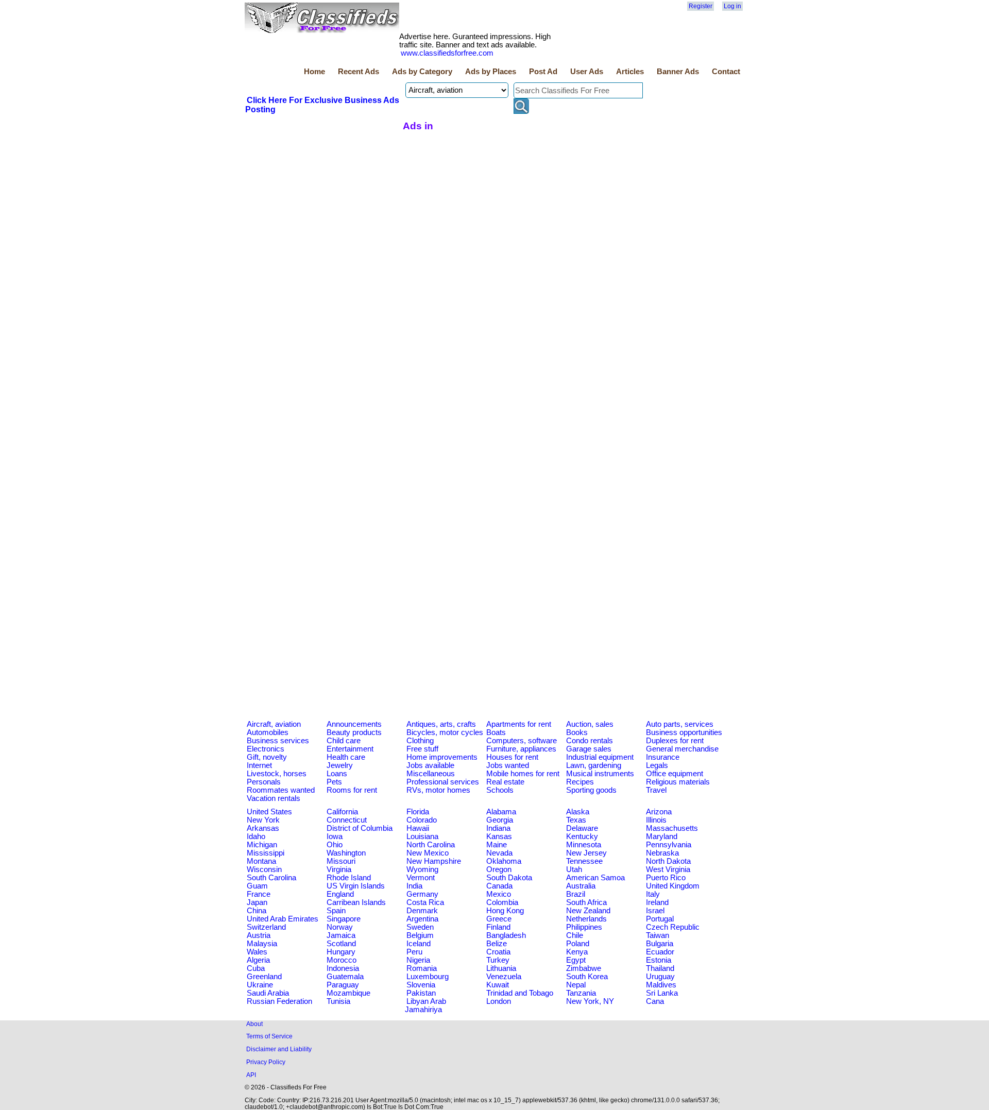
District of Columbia (360, 828)
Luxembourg (427, 976)
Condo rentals (589, 741)
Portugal (660, 919)
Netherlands (586, 919)
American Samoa (595, 878)
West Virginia (668, 869)
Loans (337, 774)
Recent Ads (358, 71)
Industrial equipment (600, 757)
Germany (422, 894)
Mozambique (348, 993)
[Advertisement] (322, 192)
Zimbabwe (583, 968)
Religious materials (678, 782)
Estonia (658, 960)
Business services (278, 741)
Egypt (576, 960)
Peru (414, 952)
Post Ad (543, 71)
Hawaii (417, 828)
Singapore (344, 919)
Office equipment (674, 774)
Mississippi (265, 853)
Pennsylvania (668, 845)
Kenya (577, 952)
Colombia (502, 902)
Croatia (498, 952)
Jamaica (341, 935)
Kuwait (497, 985)
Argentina (422, 919)
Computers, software (521, 741)
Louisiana (422, 836)
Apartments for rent (518, 724)
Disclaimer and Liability (279, 1049)
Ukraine (260, 985)
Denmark (422, 911)
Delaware (582, 828)
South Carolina (271, 878)
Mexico (498, 894)
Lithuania (501, 968)
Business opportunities (684, 732)
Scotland (341, 944)
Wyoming (422, 869)
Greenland (264, 976)
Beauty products (354, 732)
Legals (657, 765)
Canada (499, 886)
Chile (574, 935)
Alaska (577, 812)
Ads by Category (422, 71)
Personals (264, 782)
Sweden (420, 927)
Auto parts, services (679, 724)
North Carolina (430, 845)
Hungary (341, 952)
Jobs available (430, 765)
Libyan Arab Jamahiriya (425, 1005)
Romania (421, 968)
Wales (257, 952)
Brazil (575, 894)
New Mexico (427, 853)
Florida (417, 812)
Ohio (335, 845)
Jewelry (340, 765)
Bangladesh (506, 935)
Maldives (661, 985)
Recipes (580, 782)
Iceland (418, 944)
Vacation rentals (273, 798)
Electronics (265, 749)
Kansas (499, 836)
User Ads (586, 71)
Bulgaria (659, 944)
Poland (577, 944)
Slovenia (420, 985)
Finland (498, 927)
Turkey (497, 960)
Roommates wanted (281, 790)
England (340, 894)
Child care (344, 741)
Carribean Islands (356, 902)
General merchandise (682, 749)
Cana (655, 1001)
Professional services (442, 782)
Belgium (420, 935)
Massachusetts (672, 828)
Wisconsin (264, 869)
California (342, 812)
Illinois (656, 820)
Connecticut (347, 820)
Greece (498, 919)
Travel (656, 790)
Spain (336, 911)
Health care (346, 757)
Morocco (341, 960)
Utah (574, 869)
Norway (340, 927)
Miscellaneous (430, 774)
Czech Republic (673, 927)
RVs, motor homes (438, 790)
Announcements (354, 724)
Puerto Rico (666, 878)
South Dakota (509, 878)
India (414, 886)
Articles (630, 71)
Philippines (584, 927)
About (254, 1023)
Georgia (499, 820)
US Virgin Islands (356, 886)
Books (577, 732)
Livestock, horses (276, 774)
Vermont (420, 878)
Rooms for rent (352, 790)
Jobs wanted (507, 765)
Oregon (498, 869)
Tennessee (584, 861)
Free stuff (422, 749)
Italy (653, 894)
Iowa (335, 836)
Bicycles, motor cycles (444, 732)
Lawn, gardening (593, 765)
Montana (261, 861)
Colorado (421, 820)
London (498, 1001)
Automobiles (267, 732)
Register (700, 6)
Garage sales (588, 749)
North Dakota (668, 861)
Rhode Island (349, 878)
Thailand (660, 968)
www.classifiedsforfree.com (447, 53)
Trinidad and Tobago (519, 993)
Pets (334, 782)
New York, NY (590, 1001)
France (258, 894)
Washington (346, 853)
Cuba (256, 968)
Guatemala (345, 976)
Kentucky (582, 836)
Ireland (657, 902)
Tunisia (338, 1001)
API (251, 1074)
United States (269, 812)
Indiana (498, 828)
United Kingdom (673, 886)
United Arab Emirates (282, 919)
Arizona (659, 812)
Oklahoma (503, 861)
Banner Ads (678, 71)
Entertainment (350, 749)
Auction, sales (589, 724)
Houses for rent (512, 757)
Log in (732, 6)
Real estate (505, 782)
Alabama (501, 812)
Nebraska (662, 853)
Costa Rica (425, 902)
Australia (580, 886)
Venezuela (503, 976)
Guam (257, 886)
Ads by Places (490, 71)
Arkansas (263, 828)
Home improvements (442, 757)
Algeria (258, 960)
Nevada (499, 853)
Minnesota (583, 845)
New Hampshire (433, 861)
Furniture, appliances (521, 749)
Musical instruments (600, 774)
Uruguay (660, 976)
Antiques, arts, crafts (441, 724)
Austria (258, 935)
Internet (259, 765)
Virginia (339, 869)
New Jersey (586, 853)
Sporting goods (591, 790)
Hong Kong (505, 911)
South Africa (586, 902)
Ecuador (660, 952)
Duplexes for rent (675, 741)
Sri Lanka (662, 993)
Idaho (256, 836)
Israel (655, 911)
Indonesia (343, 968)
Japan (257, 902)
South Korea (587, 976)
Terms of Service (269, 1036)
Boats (496, 732)
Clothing (420, 741)
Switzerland (266, 927)
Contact (726, 71)
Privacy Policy (265, 1061)
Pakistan (421, 993)
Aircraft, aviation (274, 724)
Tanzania (581, 993)
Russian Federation (279, 1001)
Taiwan (657, 935)
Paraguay (343, 985)
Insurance (662, 757)
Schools (500, 790)
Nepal (576, 985)
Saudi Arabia (268, 993)
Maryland (661, 836)
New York (263, 820)
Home (314, 71)
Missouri (341, 861)
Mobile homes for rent (522, 774)
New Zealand (588, 911)
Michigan (262, 845)
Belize (496, 944)
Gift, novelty (267, 757)
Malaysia (262, 944)
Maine (496, 845)
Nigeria (418, 960)
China (256, 911)
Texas (576, 820)
